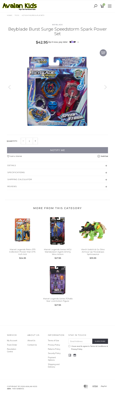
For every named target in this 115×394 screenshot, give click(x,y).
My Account (12, 340)
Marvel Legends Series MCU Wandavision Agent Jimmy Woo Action (58, 251)
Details (11, 165)
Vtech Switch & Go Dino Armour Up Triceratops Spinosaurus (93, 251)
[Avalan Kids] (20, 6)
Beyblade (57, 25)
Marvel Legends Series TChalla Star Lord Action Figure (58, 299)
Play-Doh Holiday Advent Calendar (22, 382)
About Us (31, 340)
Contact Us (32, 345)
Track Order (12, 345)
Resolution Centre (11, 350)
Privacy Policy (54, 345)
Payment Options (52, 358)
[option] (57, 90)
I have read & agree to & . (89, 347)
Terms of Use (53, 340)
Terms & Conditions (98, 346)
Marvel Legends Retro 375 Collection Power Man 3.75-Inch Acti (22, 251)
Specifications (16, 172)
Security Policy (54, 353)
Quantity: (12, 141)
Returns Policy (54, 349)
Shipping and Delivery (53, 365)
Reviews (12, 186)
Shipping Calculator (19, 179)
